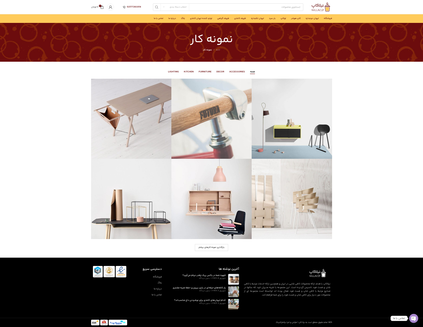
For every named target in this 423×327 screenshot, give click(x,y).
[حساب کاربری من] (110, 7)
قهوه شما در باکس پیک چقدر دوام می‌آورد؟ (204, 275)
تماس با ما (157, 295)
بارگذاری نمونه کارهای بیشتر (211, 247)
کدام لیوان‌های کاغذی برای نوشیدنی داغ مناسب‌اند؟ (200, 300)
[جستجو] (157, 7)
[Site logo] (321, 7)
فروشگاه (157, 277)
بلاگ (160, 283)
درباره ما (158, 289)
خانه (218, 50)
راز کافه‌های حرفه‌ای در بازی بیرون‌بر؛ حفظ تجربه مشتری (199, 288)
